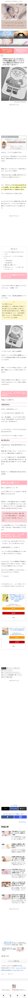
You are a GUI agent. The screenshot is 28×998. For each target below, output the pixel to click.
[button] (22, 808)
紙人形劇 (10, 677)
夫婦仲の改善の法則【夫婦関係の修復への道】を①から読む (21, 50)
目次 (12, 249)
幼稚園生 (12, 674)
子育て (4, 668)
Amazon (13, 608)
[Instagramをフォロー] (20, 816)
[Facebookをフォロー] (7, 816)
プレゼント (11, 668)
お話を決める (9, 260)
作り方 (4, 677)
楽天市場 (13, 613)
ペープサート (19, 674)
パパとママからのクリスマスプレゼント (11, 672)
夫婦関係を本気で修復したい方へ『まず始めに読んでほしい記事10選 (7, 50)
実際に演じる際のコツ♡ (10, 265)
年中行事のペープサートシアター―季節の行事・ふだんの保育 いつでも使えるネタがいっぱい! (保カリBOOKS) (17, 598)
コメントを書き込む (14, 961)
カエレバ (16, 604)
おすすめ (17, 668)
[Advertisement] (14, 120)
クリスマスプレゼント (7, 670)
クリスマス (5, 674)
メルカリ (6, 576)
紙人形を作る (9, 262)
